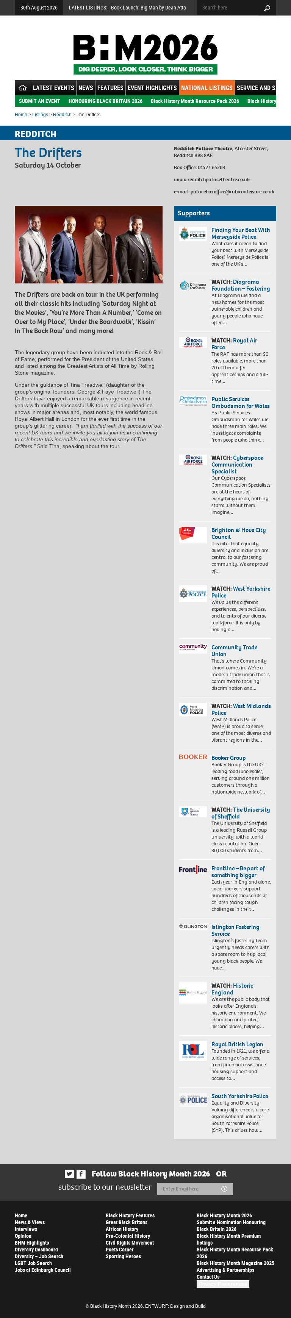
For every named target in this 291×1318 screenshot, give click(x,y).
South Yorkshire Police (239, 1096)
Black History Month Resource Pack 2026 (195, 100)
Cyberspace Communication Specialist (237, 464)
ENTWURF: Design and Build (175, 1306)
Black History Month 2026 (224, 1215)
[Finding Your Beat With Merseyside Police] (193, 234)
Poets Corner (120, 1249)
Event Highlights (152, 88)
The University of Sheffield (240, 813)
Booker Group (229, 758)
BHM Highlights (32, 1242)
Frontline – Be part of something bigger (237, 871)
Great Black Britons (126, 1222)
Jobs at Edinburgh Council (43, 1269)
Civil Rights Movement (130, 1242)
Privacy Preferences (223, 1284)
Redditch (62, 114)
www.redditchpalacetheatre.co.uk (212, 179)
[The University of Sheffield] (193, 811)
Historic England (232, 989)
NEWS (85, 88)
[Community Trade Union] (193, 649)
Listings (40, 114)
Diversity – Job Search (39, 1256)
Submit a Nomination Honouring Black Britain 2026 (231, 1225)
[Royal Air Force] (193, 342)
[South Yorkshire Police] (193, 1100)
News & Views (30, 1222)
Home (21, 114)
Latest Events (53, 88)
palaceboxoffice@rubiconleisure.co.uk (232, 191)
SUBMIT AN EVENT (39, 100)
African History (122, 1228)
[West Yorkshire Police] (193, 593)
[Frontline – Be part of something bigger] (193, 869)
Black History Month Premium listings (229, 1239)
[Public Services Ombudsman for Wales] (193, 401)
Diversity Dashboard (36, 1249)
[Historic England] (193, 993)
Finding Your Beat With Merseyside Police (240, 233)
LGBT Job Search (33, 1263)
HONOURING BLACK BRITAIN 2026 (105, 100)
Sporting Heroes (123, 1256)
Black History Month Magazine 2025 (235, 1263)
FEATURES (110, 88)
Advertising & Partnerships (225, 1269)
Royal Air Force (234, 343)
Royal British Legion (237, 1044)
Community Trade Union (234, 650)
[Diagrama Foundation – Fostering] (193, 285)
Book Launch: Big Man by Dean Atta (148, 7)
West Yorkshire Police (240, 592)
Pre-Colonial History (128, 1235)
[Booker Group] (193, 757)
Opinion (23, 1235)
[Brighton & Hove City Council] (193, 535)
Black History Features (130, 1215)
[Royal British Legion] (193, 1051)
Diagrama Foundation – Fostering (240, 285)
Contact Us (208, 1276)
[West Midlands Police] (193, 709)
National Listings (207, 88)
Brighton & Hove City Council (238, 533)
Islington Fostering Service (235, 930)
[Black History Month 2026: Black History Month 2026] (145, 54)
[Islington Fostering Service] (193, 927)
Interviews (26, 1228)
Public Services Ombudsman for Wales (240, 402)
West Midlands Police (241, 709)
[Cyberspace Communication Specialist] (193, 459)
